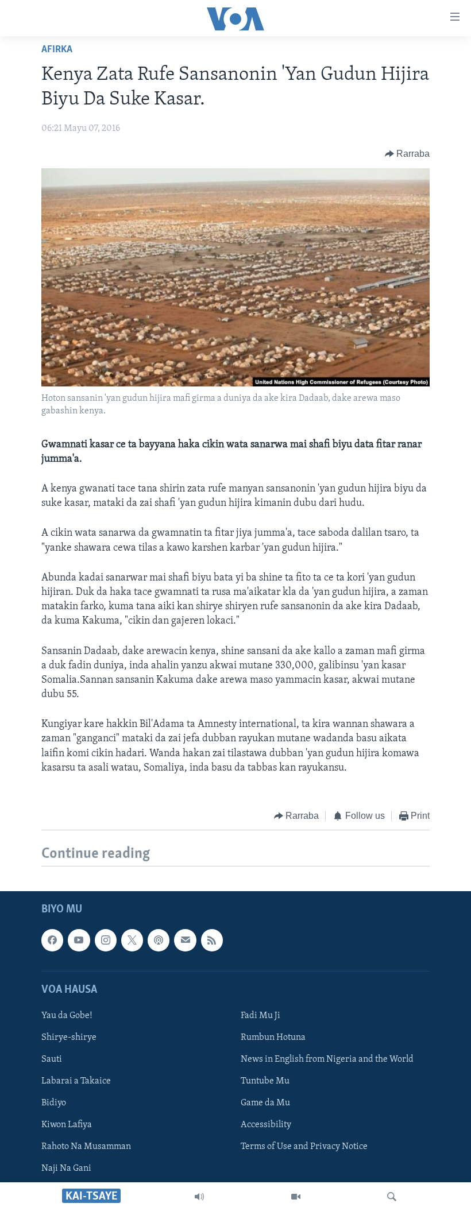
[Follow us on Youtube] (79, 940)
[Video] (296, 1196)
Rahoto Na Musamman (86, 1147)
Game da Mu (265, 1103)
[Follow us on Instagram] (106, 940)
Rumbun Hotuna (273, 1037)
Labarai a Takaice (76, 1081)
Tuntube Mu (265, 1081)
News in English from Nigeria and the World (327, 1059)
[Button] (407, 153)
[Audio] (199, 1196)
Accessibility (266, 1125)
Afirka (56, 50)
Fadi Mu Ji (260, 1015)
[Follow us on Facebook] (52, 940)
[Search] (392, 1196)
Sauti (51, 1059)
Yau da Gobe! (66, 1015)
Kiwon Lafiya (66, 1125)
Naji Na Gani (66, 1169)
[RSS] (212, 940)
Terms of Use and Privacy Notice (304, 1147)
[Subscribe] (185, 940)
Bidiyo (53, 1103)
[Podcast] (158, 940)
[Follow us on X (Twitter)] (132, 940)
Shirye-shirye (68, 1037)
